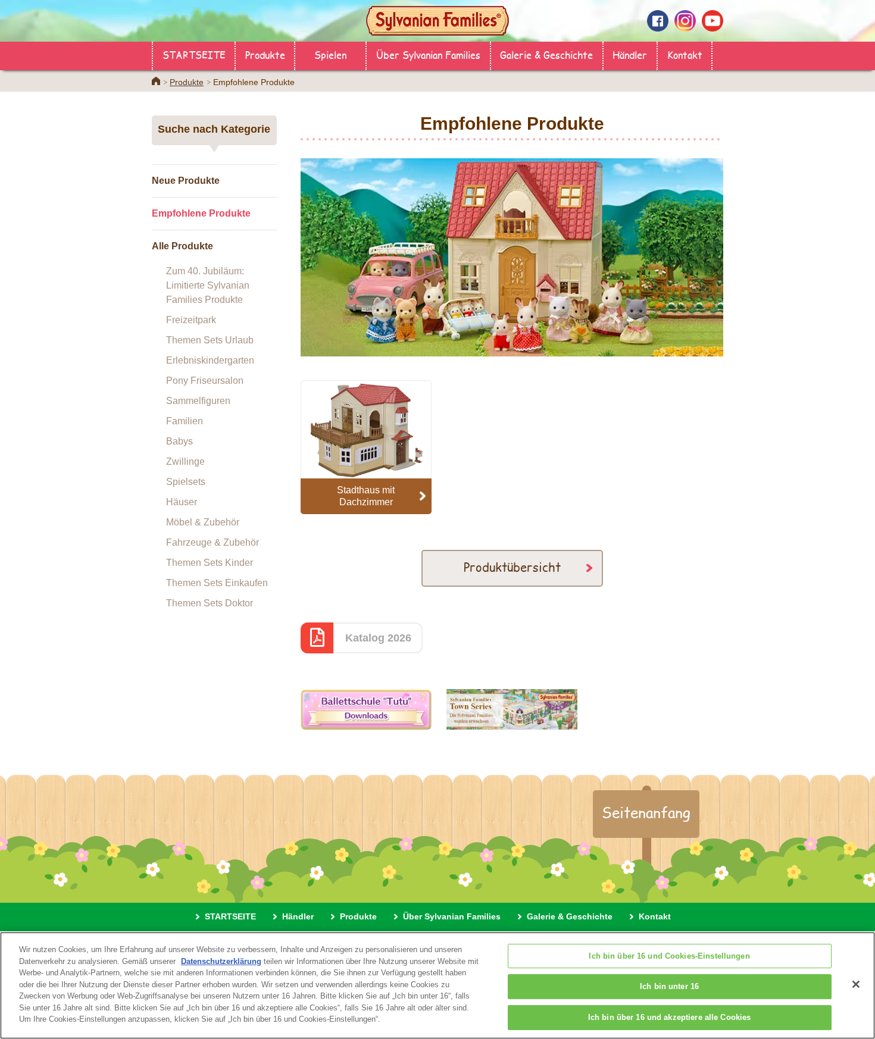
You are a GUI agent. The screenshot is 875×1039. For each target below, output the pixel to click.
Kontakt (684, 54)
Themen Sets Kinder (209, 563)
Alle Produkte (182, 246)
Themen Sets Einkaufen (217, 583)
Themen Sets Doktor (209, 603)
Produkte (265, 54)
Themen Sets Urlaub (210, 340)
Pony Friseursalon (204, 380)
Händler (629, 54)
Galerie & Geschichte (546, 54)
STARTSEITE (194, 54)
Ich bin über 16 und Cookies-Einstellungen (669, 956)
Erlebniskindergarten (210, 360)
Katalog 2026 (378, 638)
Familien (184, 421)
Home (156, 81)
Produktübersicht (512, 566)
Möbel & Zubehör (202, 522)
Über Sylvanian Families (428, 54)
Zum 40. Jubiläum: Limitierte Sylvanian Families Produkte (207, 285)
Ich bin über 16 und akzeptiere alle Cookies (669, 1017)
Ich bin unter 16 (669, 986)
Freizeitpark (191, 320)
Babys (179, 441)
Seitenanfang (646, 812)
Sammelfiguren (198, 401)
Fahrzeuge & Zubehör (212, 542)
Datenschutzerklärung (221, 961)
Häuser (181, 502)
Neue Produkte (186, 181)
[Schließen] (856, 984)
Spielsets (185, 482)
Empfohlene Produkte (201, 213)
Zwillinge (185, 461)
